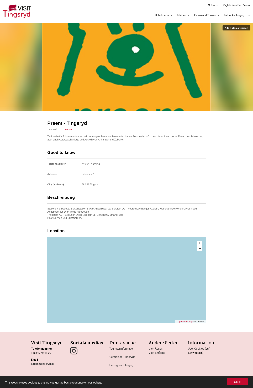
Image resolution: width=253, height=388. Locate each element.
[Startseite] (17, 11)
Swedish (236, 5)
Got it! (237, 382)
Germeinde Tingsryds (122, 357)
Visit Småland (157, 352)
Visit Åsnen (155, 348)
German (246, 5)
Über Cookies (196, 348)
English (227, 5)
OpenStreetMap (185, 321)
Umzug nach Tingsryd (122, 365)
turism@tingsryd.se (42, 363)
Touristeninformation (121, 348)
